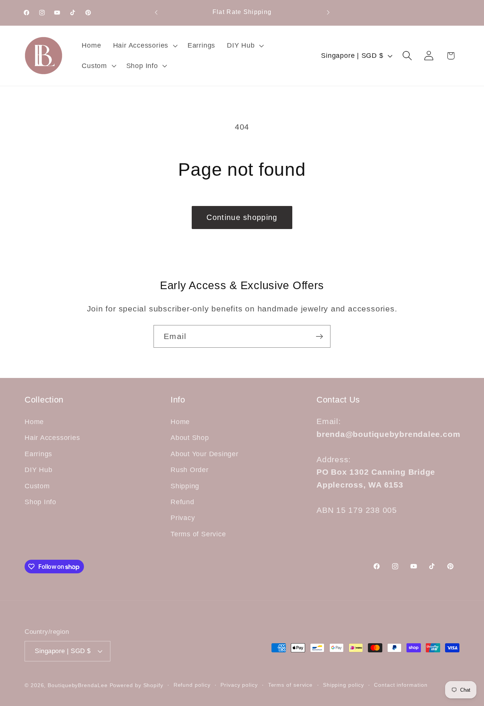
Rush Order (190, 470)
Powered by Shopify (136, 685)
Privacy (183, 518)
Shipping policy (343, 684)
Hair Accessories (52, 438)
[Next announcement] (328, 12)
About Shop (190, 438)
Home (34, 422)
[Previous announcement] (156, 12)
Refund (182, 502)
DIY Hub (38, 470)
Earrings (38, 454)
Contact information (400, 684)
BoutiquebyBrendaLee (77, 685)
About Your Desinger (205, 454)
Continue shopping (241, 217)
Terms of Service (198, 534)
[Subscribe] (319, 336)
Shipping (185, 486)
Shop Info (40, 502)
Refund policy (192, 684)
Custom (37, 486)
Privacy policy (239, 684)
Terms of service (290, 684)
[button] (144, 46)
